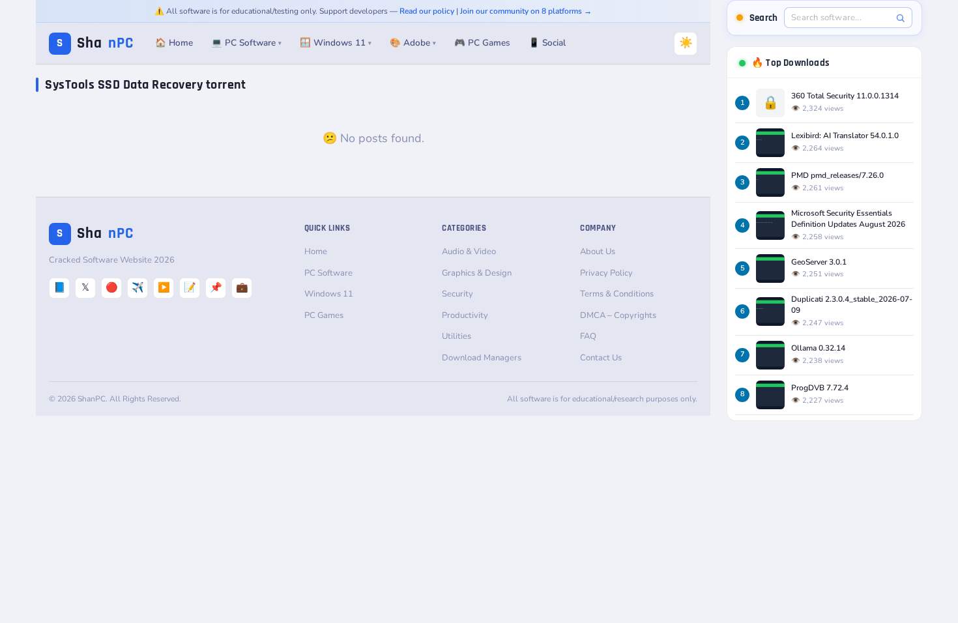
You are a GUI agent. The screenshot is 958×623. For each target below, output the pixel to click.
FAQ (588, 336)
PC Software (328, 273)
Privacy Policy (606, 273)
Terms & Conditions (617, 294)
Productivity (465, 315)
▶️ (164, 287)
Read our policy (426, 11)
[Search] (900, 18)
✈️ (138, 287)
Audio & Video (469, 251)
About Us (597, 251)
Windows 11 (328, 294)
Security (457, 294)
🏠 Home (174, 42)
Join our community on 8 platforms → (526, 11)
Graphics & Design (477, 273)
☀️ (686, 42)
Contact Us (601, 358)
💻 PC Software (246, 42)
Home (315, 251)
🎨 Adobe (413, 42)
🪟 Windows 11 (335, 42)
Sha (95, 43)
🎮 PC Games (482, 42)
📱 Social (547, 42)
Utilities (456, 336)
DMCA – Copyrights (618, 315)
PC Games (323, 315)
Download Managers (481, 358)
